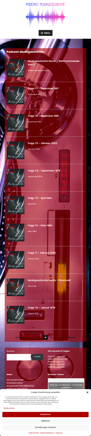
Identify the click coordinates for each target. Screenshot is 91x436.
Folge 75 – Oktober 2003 (42, 143)
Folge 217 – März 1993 (56, 356)
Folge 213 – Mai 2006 (56, 367)
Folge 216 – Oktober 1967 (58, 359)
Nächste (72, 337)
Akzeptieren (45, 414)
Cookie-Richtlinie (34, 433)
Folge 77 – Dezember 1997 (43, 88)
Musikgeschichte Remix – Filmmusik (49, 280)
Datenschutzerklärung (47, 433)
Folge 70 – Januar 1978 (41, 307)
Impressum (58, 433)
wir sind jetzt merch (15, 383)
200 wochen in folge (15, 379)
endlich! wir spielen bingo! (17, 389)
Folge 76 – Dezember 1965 (43, 116)
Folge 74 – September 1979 (44, 170)
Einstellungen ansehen (45, 427)
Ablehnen (45, 421)
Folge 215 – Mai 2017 (56, 361)
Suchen (10, 351)
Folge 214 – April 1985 (56, 364)
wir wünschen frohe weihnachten (20, 386)
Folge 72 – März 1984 (40, 225)
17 (40, 337)
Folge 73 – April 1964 (40, 198)
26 (63, 337)
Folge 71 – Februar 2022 (42, 252)
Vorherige (20, 337)
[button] (87, 392)
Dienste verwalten (9, 408)
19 (51, 337)
